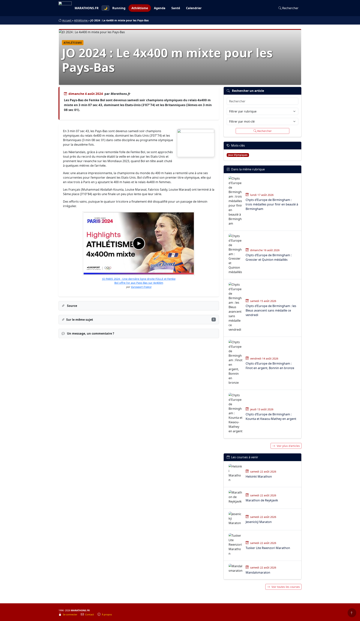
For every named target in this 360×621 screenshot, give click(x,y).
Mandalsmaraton (258, 572)
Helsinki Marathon (259, 476)
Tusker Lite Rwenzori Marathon (268, 548)
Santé (175, 8)
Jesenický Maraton (259, 522)
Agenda (159, 8)
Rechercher (290, 8)
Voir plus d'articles (288, 446)
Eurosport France (141, 287)
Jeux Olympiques (238, 155)
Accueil (67, 20)
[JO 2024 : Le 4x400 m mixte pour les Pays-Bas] (195, 143)
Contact (89, 614)
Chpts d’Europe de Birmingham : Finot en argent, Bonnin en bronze (270, 365)
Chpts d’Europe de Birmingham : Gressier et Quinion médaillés (269, 257)
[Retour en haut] (352, 612)
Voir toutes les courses (286, 587)
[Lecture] (139, 243)
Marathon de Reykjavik (262, 500)
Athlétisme (139, 8)
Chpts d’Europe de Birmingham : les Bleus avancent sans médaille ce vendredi (271, 310)
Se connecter (70, 614)
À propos (107, 614)
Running (118, 8)
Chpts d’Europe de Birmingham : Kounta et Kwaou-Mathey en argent (271, 416)
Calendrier (194, 8)
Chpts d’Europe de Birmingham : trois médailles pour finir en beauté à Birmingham (272, 204)
